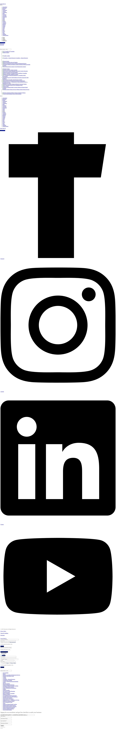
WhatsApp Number (4, 723)
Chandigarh (4, 10)
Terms (7, 663)
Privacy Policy (3, 631)
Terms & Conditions (4, 633)
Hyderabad (4, 16)
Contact (3, 39)
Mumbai (4, 24)
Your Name (3, 716)
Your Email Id (3, 720)
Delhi (3, 13)
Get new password (4, 651)
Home (3, 37)
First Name (2, 656)
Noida (3, 27)
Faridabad (4, 14)
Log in (1, 638)
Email (1, 660)
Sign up (2, 667)
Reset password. (13, 642)
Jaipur (3, 19)
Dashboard (4, 40)
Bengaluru (4, 8)
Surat (3, 32)
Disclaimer (2, 635)
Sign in (2, 646)
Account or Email (3, 639)
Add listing (3, 42)
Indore (3, 17)
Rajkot (3, 30)
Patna (3, 28)
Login (1, 3)
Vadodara (4, 34)
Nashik (3, 26)
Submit (2, 725)
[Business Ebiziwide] (3, 44)
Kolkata (3, 21)
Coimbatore (4, 12)
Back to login (3, 653)
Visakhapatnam (5, 35)
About (3, 38)
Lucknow (4, 22)
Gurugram (4, 15)
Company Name (3, 659)
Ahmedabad (4, 7)
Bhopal (3, 9)
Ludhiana (4, 23)
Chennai (4, 11)
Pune (3, 29)
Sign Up (4, 3)
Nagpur (3, 25)
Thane (3, 33)
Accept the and (9, 663)
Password (2, 640)
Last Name (2, 657)
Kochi (3, 20)
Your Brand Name (3, 718)
